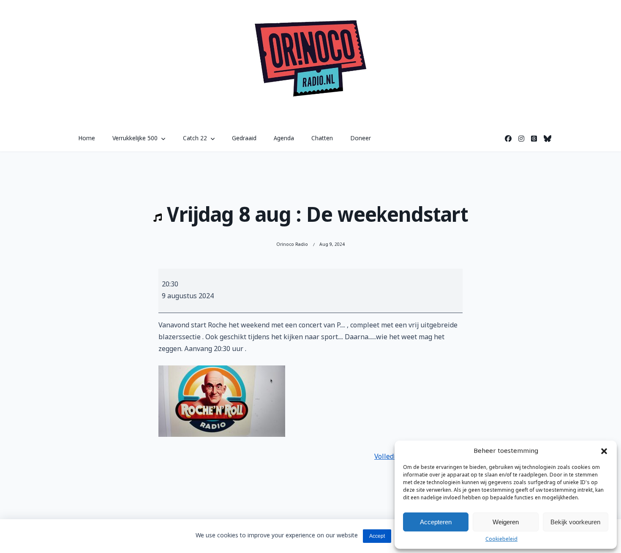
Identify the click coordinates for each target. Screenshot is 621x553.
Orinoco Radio (292, 245)
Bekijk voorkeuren (575, 522)
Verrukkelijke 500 (135, 138)
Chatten (322, 138)
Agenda (284, 138)
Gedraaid (244, 138)
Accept (377, 536)
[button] (604, 451)
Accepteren (436, 522)
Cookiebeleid (501, 539)
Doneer (360, 138)
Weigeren (506, 522)
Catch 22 (195, 138)
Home (86, 138)
